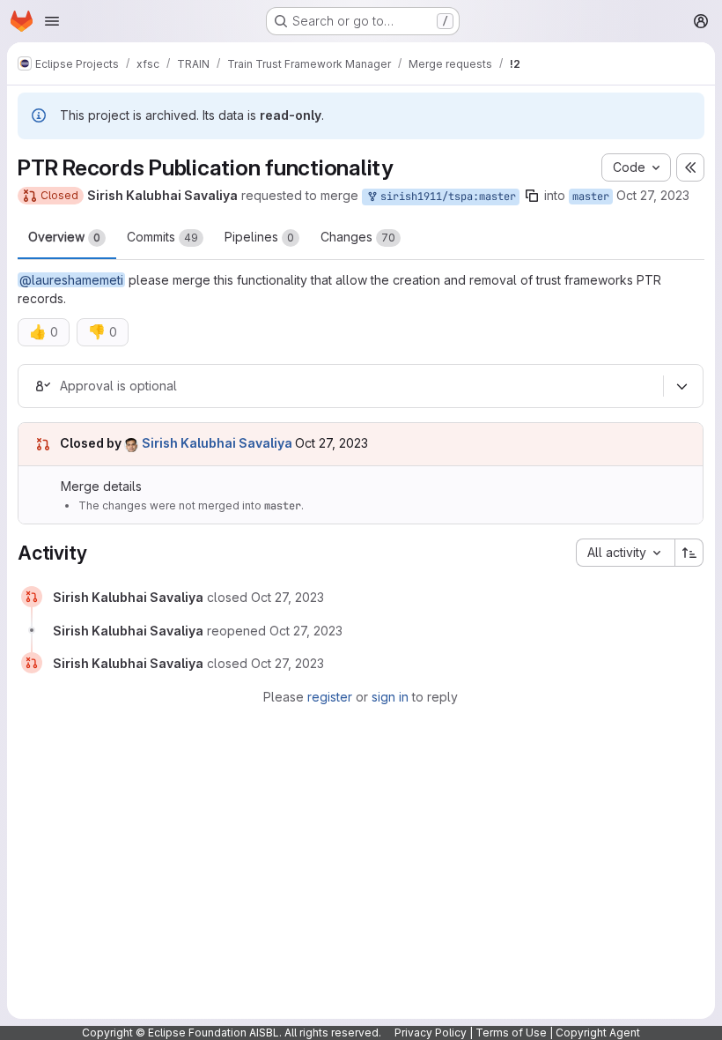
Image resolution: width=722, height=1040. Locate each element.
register (329, 696)
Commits (162, 236)
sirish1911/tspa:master (445, 196)
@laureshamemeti (71, 279)
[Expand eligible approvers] (681, 386)
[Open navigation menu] (52, 21)
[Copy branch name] (531, 195)
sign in (390, 696)
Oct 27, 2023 (652, 195)
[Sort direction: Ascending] (689, 553)
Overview (64, 236)
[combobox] (625, 553)
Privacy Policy (430, 1032)
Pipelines (259, 236)
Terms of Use (511, 1032)
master (590, 196)
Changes (357, 236)
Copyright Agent (598, 1032)
